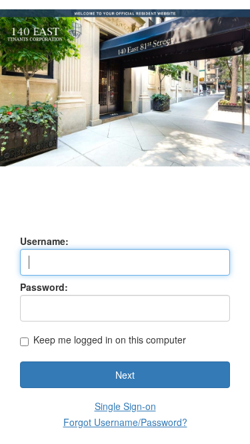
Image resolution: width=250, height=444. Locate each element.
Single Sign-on (125, 406)
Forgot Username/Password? (125, 422)
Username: (44, 241)
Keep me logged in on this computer (109, 340)
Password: (44, 287)
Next (125, 374)
